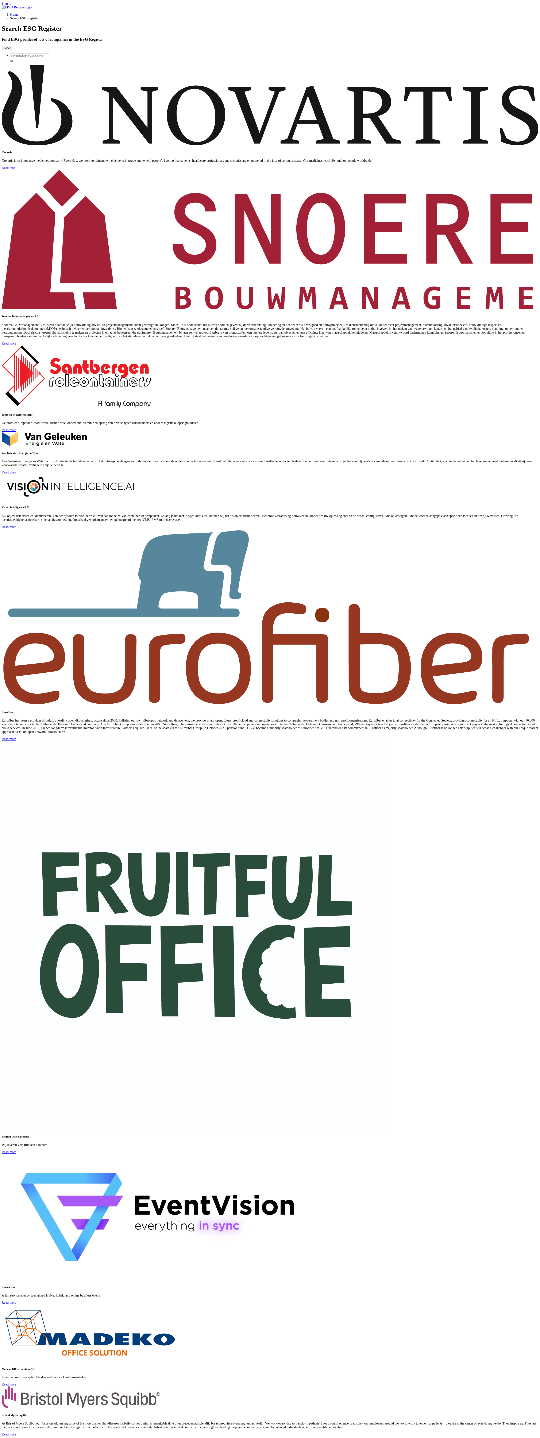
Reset (7, 48)
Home (14, 14)
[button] (12, 61)
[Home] (17, 7)
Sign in (6, 3)
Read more (9, 168)
